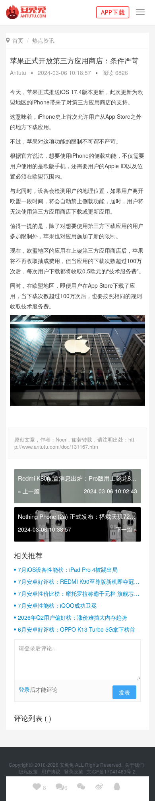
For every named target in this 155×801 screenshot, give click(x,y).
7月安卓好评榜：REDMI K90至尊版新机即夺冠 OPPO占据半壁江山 (76, 581)
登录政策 (74, 771)
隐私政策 (29, 771)
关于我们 (135, 764)
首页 (14, 40)
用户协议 (51, 771)
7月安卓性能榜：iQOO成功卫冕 (57, 605)
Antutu (18, 73)
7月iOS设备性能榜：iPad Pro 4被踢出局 (68, 569)
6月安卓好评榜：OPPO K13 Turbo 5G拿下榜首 (76, 629)
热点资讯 (43, 40)
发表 (124, 692)
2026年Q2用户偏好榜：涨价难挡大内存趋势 (72, 617)
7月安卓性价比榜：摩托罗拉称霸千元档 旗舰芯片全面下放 (79, 593)
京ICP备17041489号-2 (111, 771)
